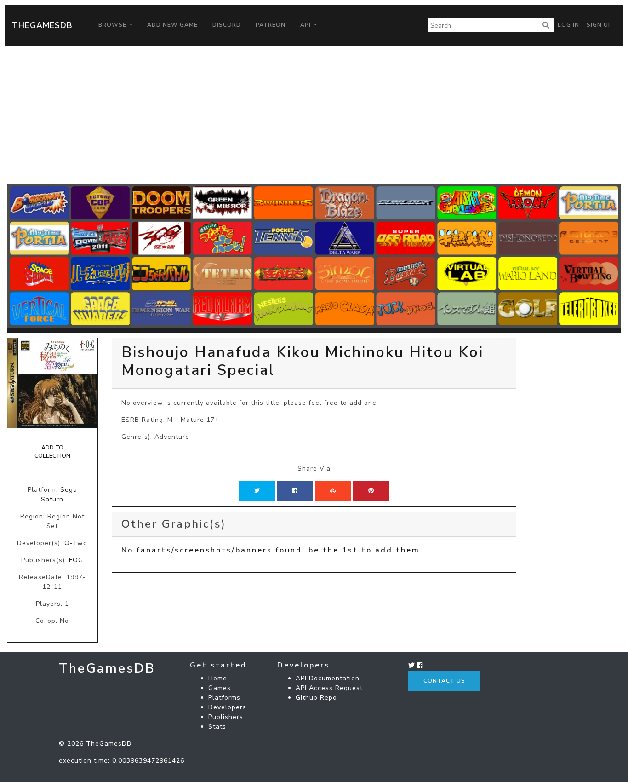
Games (219, 688)
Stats (217, 726)
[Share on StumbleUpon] (333, 491)
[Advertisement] (314, 114)
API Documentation (328, 678)
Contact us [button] (444, 680)
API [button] (306, 25)
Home (217, 678)
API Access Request (329, 688)
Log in (568, 25)
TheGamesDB (42, 25)
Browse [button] (113, 25)
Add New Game (172, 25)
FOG (76, 560)
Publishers (225, 717)
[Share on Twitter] (257, 491)
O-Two (75, 543)
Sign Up (599, 25)
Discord (226, 25)
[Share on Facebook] (295, 491)
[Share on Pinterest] (371, 491)
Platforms (224, 697)
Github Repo (316, 697)
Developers (227, 707)
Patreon (270, 25)
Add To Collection (52, 452)
